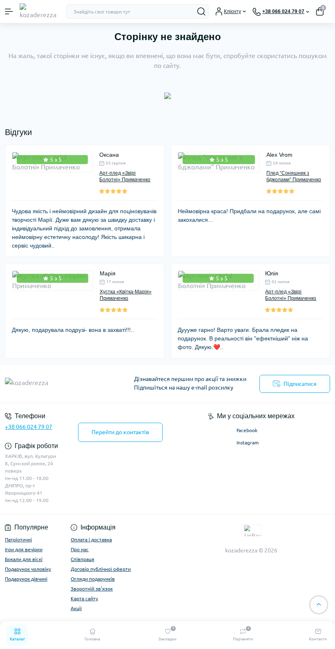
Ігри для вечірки (23, 549)
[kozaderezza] (56, 384)
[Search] (201, 11)
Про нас (80, 549)
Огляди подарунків (93, 578)
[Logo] (40, 11)
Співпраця (82, 559)
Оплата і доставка (91, 539)
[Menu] (9, 11)
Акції (76, 608)
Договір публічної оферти (101, 569)
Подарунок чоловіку (28, 569)
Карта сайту (84, 598)
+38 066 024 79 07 (28, 427)
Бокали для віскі (23, 559)
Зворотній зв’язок (92, 588)
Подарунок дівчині (26, 578)
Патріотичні (18, 539)
